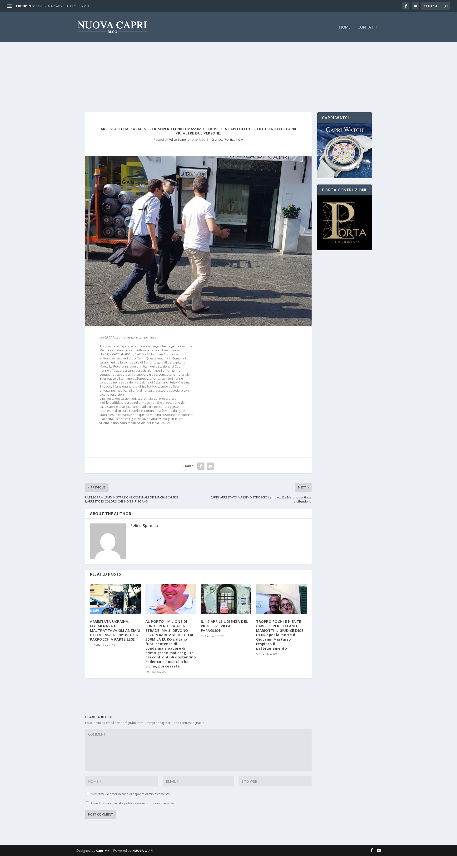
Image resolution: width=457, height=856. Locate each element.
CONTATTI (367, 27)
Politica (230, 139)
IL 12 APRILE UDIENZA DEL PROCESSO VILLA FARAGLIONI (224, 626)
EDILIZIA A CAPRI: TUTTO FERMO (62, 6)
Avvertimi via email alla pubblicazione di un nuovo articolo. (133, 803)
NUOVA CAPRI (142, 850)
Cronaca (217, 139)
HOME (344, 27)
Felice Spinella (179, 139)
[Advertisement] (228, 67)
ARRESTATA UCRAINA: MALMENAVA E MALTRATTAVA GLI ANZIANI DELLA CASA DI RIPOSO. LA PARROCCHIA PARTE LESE (115, 630)
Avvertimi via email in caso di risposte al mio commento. (130, 794)
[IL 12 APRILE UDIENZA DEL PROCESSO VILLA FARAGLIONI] (226, 599)
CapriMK (102, 850)
